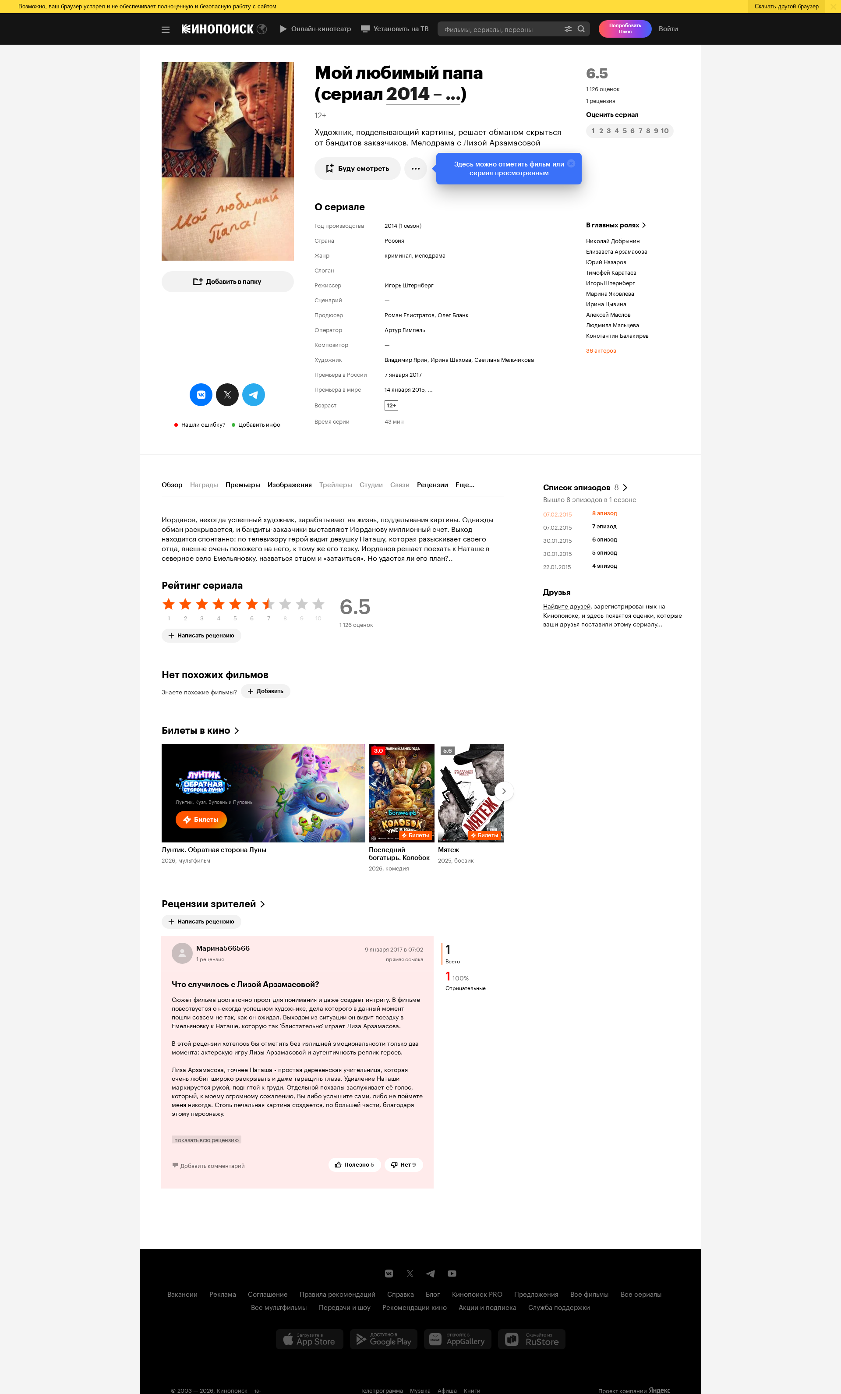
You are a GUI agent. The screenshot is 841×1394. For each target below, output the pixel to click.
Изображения (290, 485)
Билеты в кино (196, 730)
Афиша (447, 1389)
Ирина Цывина (606, 303)
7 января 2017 (403, 373)
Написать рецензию (205, 634)
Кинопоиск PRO (477, 1293)
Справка (400, 1293)
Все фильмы (589, 1293)
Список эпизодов (581, 486)
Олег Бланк (453, 314)
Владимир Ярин (406, 358)
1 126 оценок (603, 88)
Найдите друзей (566, 605)
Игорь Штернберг (409, 284)
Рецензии (432, 485)
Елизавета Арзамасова (616, 250)
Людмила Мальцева (612, 324)
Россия (394, 239)
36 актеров (601, 349)
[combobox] (498, 28)
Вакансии (182, 1293)
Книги (472, 1389)
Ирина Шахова (451, 358)
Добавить (270, 691)
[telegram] (253, 394)
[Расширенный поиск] (568, 28)
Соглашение (268, 1293)
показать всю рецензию (206, 1139)
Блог (433, 1293)
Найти (581, 28)
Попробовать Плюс (625, 29)
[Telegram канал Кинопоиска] (431, 1273)
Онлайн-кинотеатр (321, 29)
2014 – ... (423, 93)
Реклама (222, 1293)
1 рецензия (600, 100)
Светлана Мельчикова (504, 358)
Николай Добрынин (613, 240)
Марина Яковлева (610, 292)
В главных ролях (613, 225)
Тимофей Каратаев (611, 271)
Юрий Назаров (606, 261)
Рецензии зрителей (209, 904)
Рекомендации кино (414, 1306)
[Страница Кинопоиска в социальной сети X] (410, 1273)
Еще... (465, 485)
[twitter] (227, 394)
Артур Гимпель (405, 329)
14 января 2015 (404, 388)
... (430, 388)
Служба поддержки (559, 1306)
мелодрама (430, 254)
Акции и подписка (487, 1306)
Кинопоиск (232, 1389)
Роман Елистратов (410, 314)
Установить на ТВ (401, 29)
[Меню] (165, 30)
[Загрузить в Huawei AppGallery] (457, 1339)
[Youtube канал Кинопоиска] (452, 1273)
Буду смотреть (363, 168)
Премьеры (243, 485)
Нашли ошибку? (203, 423)
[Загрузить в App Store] (309, 1339)
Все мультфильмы (279, 1306)
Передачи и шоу (345, 1306)
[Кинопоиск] (218, 29)
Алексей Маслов (608, 313)
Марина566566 (223, 948)
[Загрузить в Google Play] (383, 1339)
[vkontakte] (201, 394)
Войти (668, 29)
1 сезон (410, 224)
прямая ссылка (404, 958)
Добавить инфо (259, 423)
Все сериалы (641, 1293)
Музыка (420, 1389)
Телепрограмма (381, 1389)
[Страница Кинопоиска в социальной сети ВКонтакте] (389, 1273)
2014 (391, 224)
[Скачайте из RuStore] (531, 1339)
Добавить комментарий (212, 1164)
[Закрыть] (571, 163)
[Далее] (504, 791)
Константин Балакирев (617, 334)
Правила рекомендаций (337, 1293)
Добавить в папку (233, 282)
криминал (398, 254)
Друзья (557, 592)
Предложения (536, 1293)
